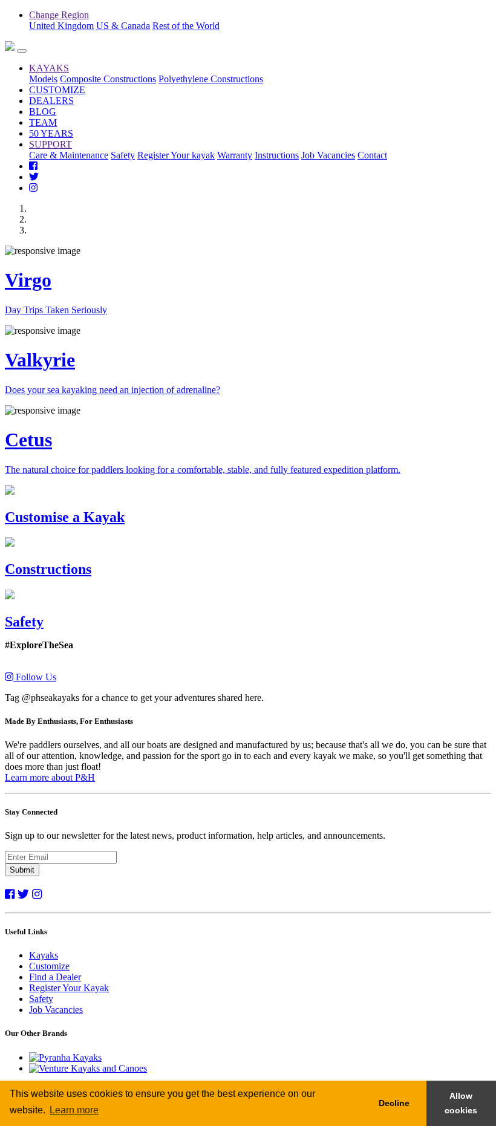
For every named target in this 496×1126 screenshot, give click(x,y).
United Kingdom (61, 26)
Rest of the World (186, 26)
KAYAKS (49, 68)
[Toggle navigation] (22, 51)
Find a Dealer (55, 977)
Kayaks (43, 955)
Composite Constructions (108, 79)
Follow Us (34, 677)
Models (43, 79)
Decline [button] (394, 1103)
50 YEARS (51, 133)
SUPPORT (50, 144)
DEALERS (51, 101)
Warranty (234, 155)
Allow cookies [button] (461, 1103)
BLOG (42, 111)
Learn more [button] (74, 1110)
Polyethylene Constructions (210, 79)
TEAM (43, 122)
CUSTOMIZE (57, 90)
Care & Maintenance (68, 155)
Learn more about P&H (50, 777)
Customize (49, 966)
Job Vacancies (328, 155)
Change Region (59, 15)
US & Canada (123, 26)
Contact (372, 155)
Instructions (277, 155)
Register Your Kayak (69, 988)
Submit (22, 869)
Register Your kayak (176, 155)
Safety (123, 155)
